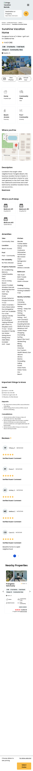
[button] (13, 13)
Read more (6, 190)
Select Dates (24, 766)
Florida (4, 22)
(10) (10, 43)
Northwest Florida (12, 22)
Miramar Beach (6, 24)
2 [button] (18, 556)
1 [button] (14, 556)
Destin (20, 22)
